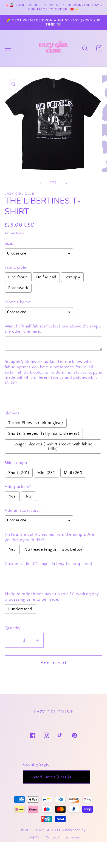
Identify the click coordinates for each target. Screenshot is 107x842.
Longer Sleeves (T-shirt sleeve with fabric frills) (52, 446)
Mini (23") (46, 472)
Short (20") (18, 472)
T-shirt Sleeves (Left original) (35, 422)
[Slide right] (66, 183)
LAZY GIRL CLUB (50, 830)
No (28, 496)
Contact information (63, 837)
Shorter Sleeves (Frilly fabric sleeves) (43, 433)
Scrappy (72, 277)
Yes (12, 496)
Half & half (46, 277)
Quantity (13, 628)
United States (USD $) (50, 777)
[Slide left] (41, 183)
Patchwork (18, 288)
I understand (20, 609)
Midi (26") (73, 472)
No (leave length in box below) (54, 549)
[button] (8, 48)
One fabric (18, 277)
